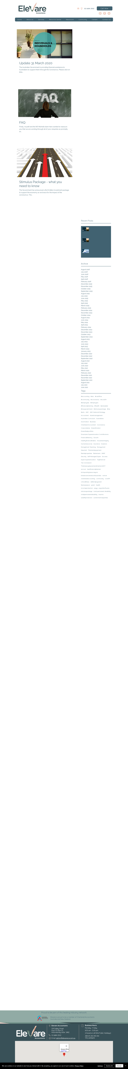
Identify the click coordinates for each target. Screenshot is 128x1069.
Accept (119, 1066)
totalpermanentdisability (89, 494)
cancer (104, 475)
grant (93, 485)
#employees (85, 403)
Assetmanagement (96, 415)
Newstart (84, 450)
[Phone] (49, 1035)
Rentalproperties (86, 453)
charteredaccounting (88, 479)
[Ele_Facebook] (104, 13)
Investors (104, 444)
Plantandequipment (94, 450)
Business (93, 422)
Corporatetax (85, 428)
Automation (85, 422)
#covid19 (103, 399)
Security (83, 456)
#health (96, 406)
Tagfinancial (101, 460)
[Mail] (49, 1038)
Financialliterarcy (86, 437)
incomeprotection (87, 488)
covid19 (107, 479)
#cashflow (98, 396)
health (98, 485)
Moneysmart (101, 447)
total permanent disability (102, 491)
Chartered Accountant (88, 425)
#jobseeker (104, 406)
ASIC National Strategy (97, 412)
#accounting (85, 396)
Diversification (95, 428)
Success (104, 456)
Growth (96, 437)
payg (96, 488)
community (100, 479)
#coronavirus (95, 399)
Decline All (109, 1066)
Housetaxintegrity (103, 441)
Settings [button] (100, 1066)
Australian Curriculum (88, 418)
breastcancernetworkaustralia (91, 475)
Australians (100, 418)
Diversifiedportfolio (87, 431)
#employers (94, 403)
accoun (83, 469)
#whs (82, 412)
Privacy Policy (79, 1066)
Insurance (97, 444)
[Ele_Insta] (100, 13)
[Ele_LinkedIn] (109, 13)
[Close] (125, 1065)
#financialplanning (87, 406)
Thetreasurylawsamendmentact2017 (93, 466)
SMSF (103, 453)
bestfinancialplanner (94, 469)
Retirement (96, 453)
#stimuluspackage (100, 409)
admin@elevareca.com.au (65, 1038)
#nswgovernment (86, 409)
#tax (108, 409)
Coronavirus (101, 425)
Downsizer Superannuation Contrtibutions (94, 434)
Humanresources (86, 444)
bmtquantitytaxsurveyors (89, 472)
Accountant (85, 415)
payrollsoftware (104, 488)
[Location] (49, 1026)
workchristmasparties (101, 498)
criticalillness (85, 482)
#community (85, 399)
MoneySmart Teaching (88, 447)
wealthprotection (86, 498)
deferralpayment (96, 482)
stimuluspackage (86, 491)
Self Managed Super (94, 456)
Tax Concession (86, 463)
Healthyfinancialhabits (88, 441)
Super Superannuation (88, 460)
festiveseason (85, 485)
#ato (92, 396)
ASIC (87, 412)
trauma (100, 494)
